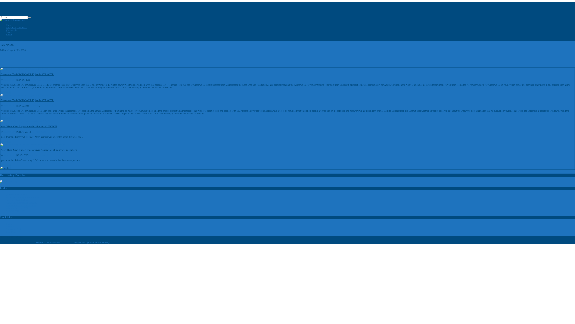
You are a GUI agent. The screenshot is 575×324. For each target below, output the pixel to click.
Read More (5, 92)
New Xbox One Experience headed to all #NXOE (28, 126)
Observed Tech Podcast (17, 200)
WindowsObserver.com (48, 242)
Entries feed (11, 226)
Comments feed (13, 229)
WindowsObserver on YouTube (21, 205)
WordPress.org (13, 232)
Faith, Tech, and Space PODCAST (22, 197)
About (9, 34)
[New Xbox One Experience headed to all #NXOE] (25, 121)
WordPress (79, 242)
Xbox (43, 131)
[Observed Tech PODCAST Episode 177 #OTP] (24, 95)
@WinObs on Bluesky (16, 194)
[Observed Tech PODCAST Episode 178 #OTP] (24, 69)
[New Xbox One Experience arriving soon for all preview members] (33, 144)
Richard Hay (9, 79)
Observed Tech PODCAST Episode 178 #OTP (27, 74)
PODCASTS (48, 79)
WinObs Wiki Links (15, 211)
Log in (9, 224)
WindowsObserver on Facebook (21, 202)
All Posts (36, 79)
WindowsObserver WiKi (17, 208)
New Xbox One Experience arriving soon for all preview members (38, 149)
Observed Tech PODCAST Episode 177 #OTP (27, 100)
